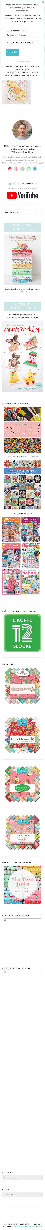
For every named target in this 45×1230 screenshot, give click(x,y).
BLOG (40, 1226)
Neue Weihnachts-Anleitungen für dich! (22, 318)
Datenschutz (25, 62)
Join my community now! (16, 30)
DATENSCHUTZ (30, 1226)
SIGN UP (12, 52)
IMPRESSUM (17, 1226)
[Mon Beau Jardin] (22, 707)
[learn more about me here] (22, 141)
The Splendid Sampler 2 (22, 513)
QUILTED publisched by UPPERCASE (22, 456)
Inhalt (17, 62)
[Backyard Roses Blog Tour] (22, 920)
